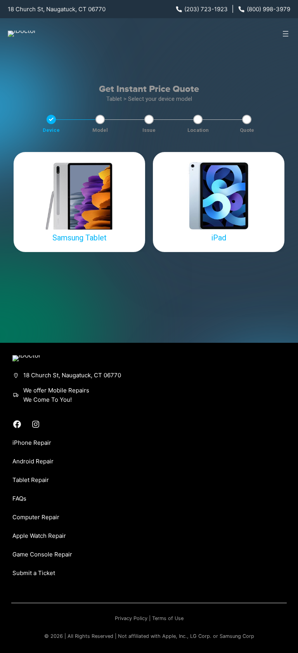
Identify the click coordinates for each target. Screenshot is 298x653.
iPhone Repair (31, 442)
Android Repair (33, 461)
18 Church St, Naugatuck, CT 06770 (57, 9)
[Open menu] (285, 33)
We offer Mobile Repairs (56, 390)
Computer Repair (35, 517)
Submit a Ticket (33, 573)
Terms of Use (168, 618)
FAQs (19, 498)
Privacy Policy (131, 618)
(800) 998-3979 (268, 9)
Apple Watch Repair (39, 535)
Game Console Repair (42, 554)
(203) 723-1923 (206, 9)
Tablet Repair (30, 480)
